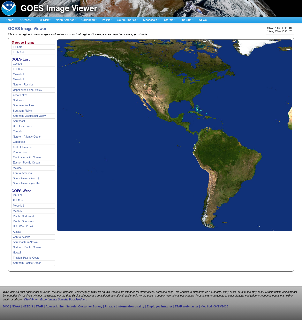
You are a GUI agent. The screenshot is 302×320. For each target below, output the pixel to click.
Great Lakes (20, 95)
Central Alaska (21, 237)
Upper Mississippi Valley (27, 90)
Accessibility (55, 306)
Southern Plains (22, 110)
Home (9, 19)
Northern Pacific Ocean (27, 247)
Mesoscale (150, 19)
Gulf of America (22, 147)
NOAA (16, 306)
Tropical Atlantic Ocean (27, 157)
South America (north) (26, 178)
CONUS (25, 19)
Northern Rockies (23, 84)
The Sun (185, 19)
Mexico (17, 168)
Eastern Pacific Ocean (26, 162)
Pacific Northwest (23, 216)
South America (126, 19)
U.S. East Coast (22, 126)
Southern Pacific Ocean (27, 263)
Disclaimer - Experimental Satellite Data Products (55, 299)
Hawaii (17, 252)
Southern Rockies (23, 105)
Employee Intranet (159, 306)
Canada (17, 131)
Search (71, 306)
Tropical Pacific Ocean (26, 257)
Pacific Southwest (24, 221)
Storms (168, 19)
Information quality (131, 306)
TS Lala (17, 47)
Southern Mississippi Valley (29, 115)
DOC (6, 306)
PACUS (17, 195)
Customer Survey (90, 306)
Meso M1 (18, 74)
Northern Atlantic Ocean (27, 136)
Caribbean (88, 19)
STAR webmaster (186, 306)
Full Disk (43, 19)
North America (65, 19)
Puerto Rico (20, 152)
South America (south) (26, 183)
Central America (22, 173)
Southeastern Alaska (25, 242)
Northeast (18, 100)
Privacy (110, 306)
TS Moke (18, 52)
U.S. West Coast (23, 226)
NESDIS (28, 306)
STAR (39, 306)
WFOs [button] (202, 19)
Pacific (106, 19)
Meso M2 (18, 79)
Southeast (19, 121)
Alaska (17, 231)
